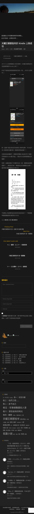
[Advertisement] (17, 22)
